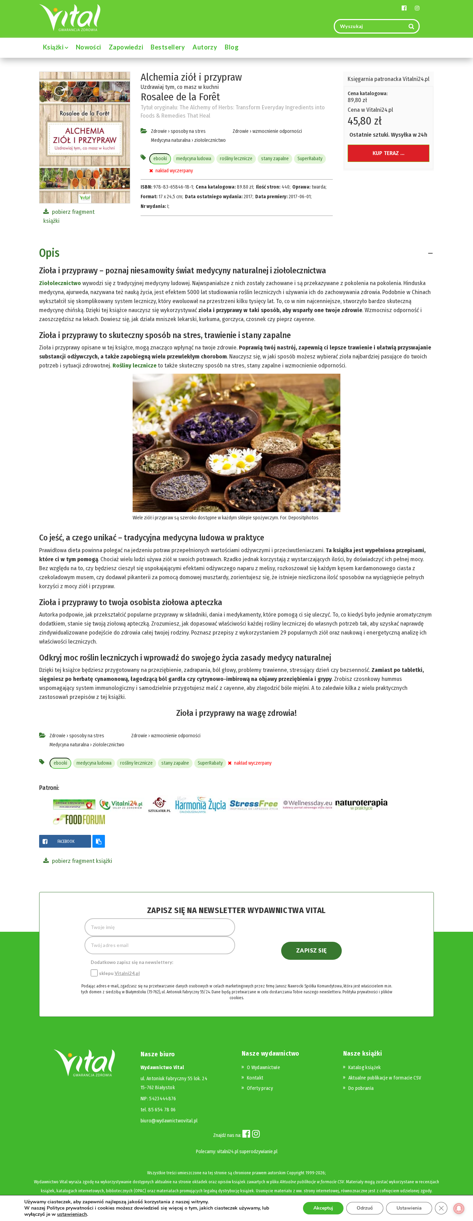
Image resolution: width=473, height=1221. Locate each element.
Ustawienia (409, 1208)
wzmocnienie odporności (277, 131)
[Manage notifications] (458, 1208)
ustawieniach (72, 1214)
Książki (54, 47)
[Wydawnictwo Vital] (70, 17)
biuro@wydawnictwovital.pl (169, 1121)
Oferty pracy (260, 1088)
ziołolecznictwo (210, 140)
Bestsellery (168, 47)
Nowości (88, 47)
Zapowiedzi (126, 47)
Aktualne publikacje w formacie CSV (384, 1078)
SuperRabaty (309, 159)
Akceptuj (323, 1208)
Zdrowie (159, 131)
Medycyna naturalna (170, 140)
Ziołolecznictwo (60, 283)
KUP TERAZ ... (388, 153)
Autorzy (205, 47)
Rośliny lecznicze (135, 365)
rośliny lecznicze (236, 159)
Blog (232, 47)
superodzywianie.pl (258, 1152)
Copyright (295, 1172)
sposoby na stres (188, 131)
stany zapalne (275, 159)
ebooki (160, 159)
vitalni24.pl (227, 1152)
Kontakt (255, 1078)
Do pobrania (361, 1088)
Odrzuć (365, 1208)
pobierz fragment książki (81, 861)
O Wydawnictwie (263, 1067)
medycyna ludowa (193, 159)
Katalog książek (364, 1067)
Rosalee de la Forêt (180, 97)
